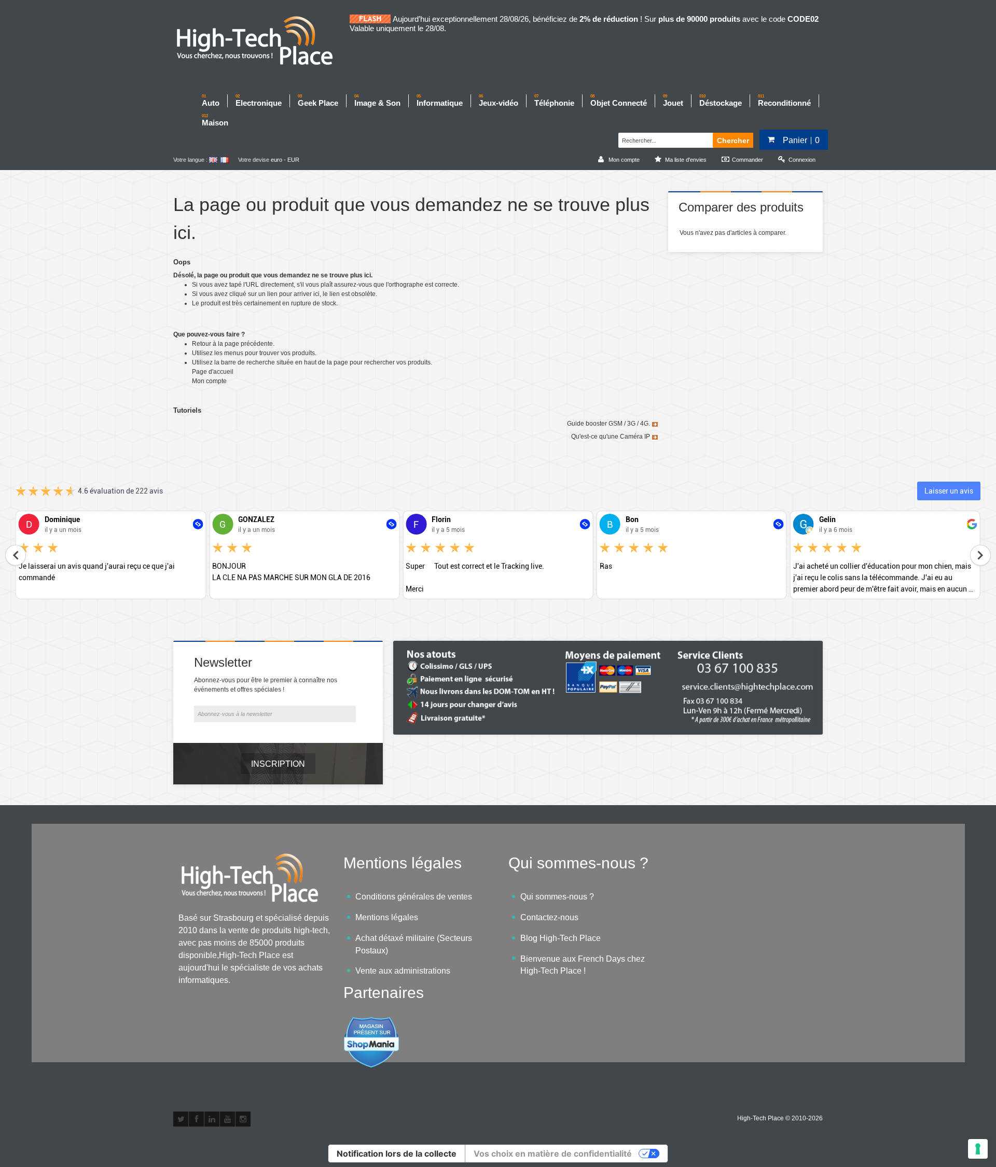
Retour (201, 343)
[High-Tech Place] (261, 41)
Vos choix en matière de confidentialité (553, 1153)
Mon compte (209, 381)
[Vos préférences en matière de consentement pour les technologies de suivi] (978, 1149)
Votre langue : (190, 160)
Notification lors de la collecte (397, 1153)
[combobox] (664, 139)
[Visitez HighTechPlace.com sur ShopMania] (371, 1022)
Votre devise (253, 160)
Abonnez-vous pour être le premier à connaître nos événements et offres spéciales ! (265, 685)
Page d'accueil (212, 371)
